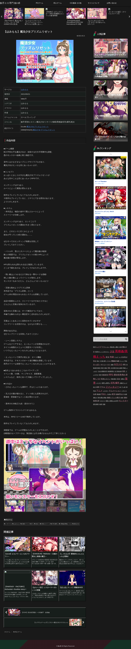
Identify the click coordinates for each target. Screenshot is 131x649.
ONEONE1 (98, 183)
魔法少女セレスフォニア (102, 241)
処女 (37, 524)
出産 (94, 394)
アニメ (99, 391)
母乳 (123, 371)
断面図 (99, 394)
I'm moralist (98, 273)
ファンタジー (112, 387)
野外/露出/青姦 (102, 397)
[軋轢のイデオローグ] (111, 168)
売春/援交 (114, 379)
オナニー (104, 364)
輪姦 (117, 361)
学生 (125, 361)
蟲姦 (112, 364)
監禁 (100, 375)
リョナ (116, 357)
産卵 (97, 387)
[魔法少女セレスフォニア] (111, 228)
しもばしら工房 (99, 243)
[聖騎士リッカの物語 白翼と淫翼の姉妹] (111, 198)
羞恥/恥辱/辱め (119, 375)
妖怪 (122, 397)
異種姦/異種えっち (66, 524)
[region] (45, 475)
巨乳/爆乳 (54, 524)
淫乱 (109, 368)
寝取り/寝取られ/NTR (112, 401)
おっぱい (96, 364)
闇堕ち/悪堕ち (106, 383)
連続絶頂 (105, 375)
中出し (104, 394)
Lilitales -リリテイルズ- (102, 301)
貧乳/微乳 (96, 404)
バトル (108, 361)
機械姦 (113, 361)
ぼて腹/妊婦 (118, 371)
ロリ (108, 364)
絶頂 (113, 394)
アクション (106, 347)
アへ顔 (123, 387)
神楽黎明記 (110, 371)
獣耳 (94, 347)
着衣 (102, 368)
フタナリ (102, 401)
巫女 (118, 379)
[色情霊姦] (111, 318)
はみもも (24, 90)
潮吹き (95, 397)
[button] (6, 469)
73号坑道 (97, 303)
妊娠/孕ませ (120, 394)
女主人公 (118, 364)
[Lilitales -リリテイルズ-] (111, 288)
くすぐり (8, 524)
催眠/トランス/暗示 (27, 524)
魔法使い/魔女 (114, 347)
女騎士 (123, 379)
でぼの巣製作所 (102, 371)
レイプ (99, 347)
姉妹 (105, 368)
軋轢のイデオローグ (101, 181)
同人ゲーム (9, 519)
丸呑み (109, 394)
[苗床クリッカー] (111, 258)
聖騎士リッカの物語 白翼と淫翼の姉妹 (106, 211)
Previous (2, 17)
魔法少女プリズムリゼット (38, 127)
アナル (102, 387)
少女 (112, 351)
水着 (120, 347)
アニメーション (115, 391)
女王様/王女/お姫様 (117, 368)
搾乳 (124, 364)
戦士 (98, 361)
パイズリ (98, 383)
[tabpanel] (13, 16)
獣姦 (124, 368)
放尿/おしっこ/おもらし (102, 352)
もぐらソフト (98, 213)
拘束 (112, 357)
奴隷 (125, 394)
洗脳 (104, 404)
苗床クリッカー (99, 271)
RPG (111, 374)
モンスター (123, 401)
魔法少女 (76, 524)
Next (129, 17)
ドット (122, 361)
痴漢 (100, 404)
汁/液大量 (103, 361)
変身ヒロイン (45, 524)
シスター (105, 391)
